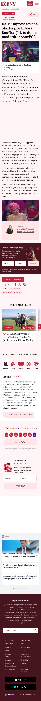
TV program (10, 607)
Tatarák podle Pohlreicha (21, 615)
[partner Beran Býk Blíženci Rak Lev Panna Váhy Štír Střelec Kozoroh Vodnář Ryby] (29, 478)
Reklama (8, 647)
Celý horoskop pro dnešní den (19, 415)
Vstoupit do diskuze (14, 279)
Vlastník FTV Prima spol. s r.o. (10, 665)
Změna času (19, 607)
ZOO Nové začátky (26, 610)
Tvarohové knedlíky (14, 620)
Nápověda (24, 660)
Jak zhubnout (8, 605)
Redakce (23, 664)
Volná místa (9, 644)
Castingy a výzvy (26, 647)
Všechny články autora (25, 232)
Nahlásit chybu (10, 669)
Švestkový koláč (20, 623)
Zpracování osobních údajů (25, 655)
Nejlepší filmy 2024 (20, 605)
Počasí (32, 607)
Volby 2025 (33, 612)
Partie (27, 607)
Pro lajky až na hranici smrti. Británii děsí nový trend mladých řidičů (19, 566)
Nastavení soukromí (24, 670)
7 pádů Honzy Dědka (21, 612)
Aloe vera (34, 615)
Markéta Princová (8, 20)
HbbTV (7, 651)
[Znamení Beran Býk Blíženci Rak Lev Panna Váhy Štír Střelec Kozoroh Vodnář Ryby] (20, 263)
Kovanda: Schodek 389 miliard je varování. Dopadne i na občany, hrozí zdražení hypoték (19, 555)
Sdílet (32, 15)
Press (22, 644)
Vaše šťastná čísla (31, 428)
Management (25, 640)
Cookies (8, 660)
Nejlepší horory (32, 605)
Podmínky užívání (8, 655)
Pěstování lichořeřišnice (13, 617)
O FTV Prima (9, 640)
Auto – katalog (9, 612)
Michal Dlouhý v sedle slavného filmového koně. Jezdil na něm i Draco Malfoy (18, 337)
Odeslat (33, 263)
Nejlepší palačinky (27, 620)
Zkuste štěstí (20, 442)
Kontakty (23, 651)
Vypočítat (20, 486)
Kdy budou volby (14, 610)
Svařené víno (8, 615)
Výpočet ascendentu (29, 617)
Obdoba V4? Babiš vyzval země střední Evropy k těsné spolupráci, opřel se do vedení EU (20, 577)
